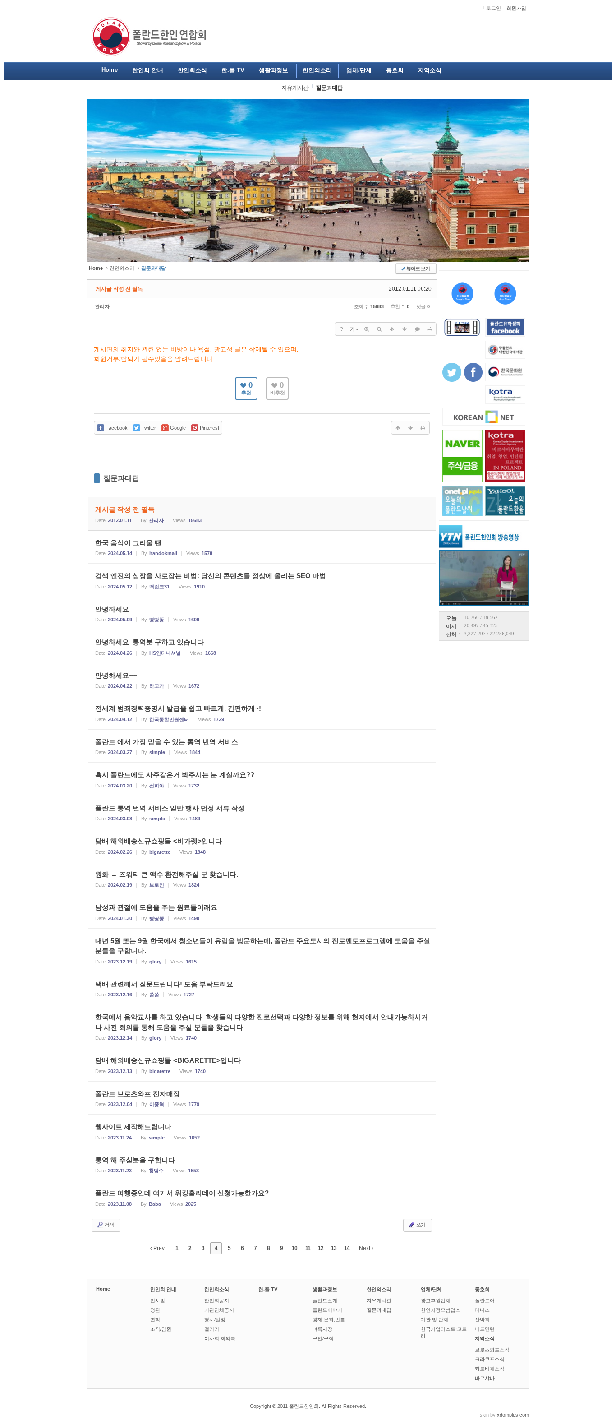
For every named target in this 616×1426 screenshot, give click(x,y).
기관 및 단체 (434, 1319)
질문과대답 (121, 478)
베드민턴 (485, 1329)
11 (307, 1248)
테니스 (482, 1310)
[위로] (392, 329)
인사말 (157, 1300)
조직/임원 (160, 1329)
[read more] (261, 514)
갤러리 (211, 1329)
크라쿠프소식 (490, 1359)
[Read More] (261, 547)
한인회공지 (216, 1300)
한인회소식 (216, 1289)
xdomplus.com (513, 1414)
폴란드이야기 (327, 1310)
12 (320, 1248)
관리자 (102, 306)
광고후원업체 (436, 1300)
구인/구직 (323, 1338)
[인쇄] (429, 329)
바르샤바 (485, 1378)
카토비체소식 (490, 1368)
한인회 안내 (163, 1289)
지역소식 (485, 1338)
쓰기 (420, 1224)
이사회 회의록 (219, 1338)
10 (294, 1248)
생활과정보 (325, 1289)
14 (346, 1248)
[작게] (379, 329)
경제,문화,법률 (329, 1319)
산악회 (482, 1319)
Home (103, 1289)
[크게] (366, 329)
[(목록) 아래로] (404, 329)
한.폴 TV (267, 1289)
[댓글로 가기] (417, 329)
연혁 (155, 1319)
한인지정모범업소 (440, 1310)
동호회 (482, 1289)
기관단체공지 (219, 1310)
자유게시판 (379, 1300)
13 (333, 1248)
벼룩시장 (322, 1329)
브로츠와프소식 (492, 1349)
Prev (158, 1248)
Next (365, 1248)
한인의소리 (122, 268)
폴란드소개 (325, 1300)
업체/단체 (431, 1289)
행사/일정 (214, 1319)
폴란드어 (485, 1300)
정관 (155, 1310)
